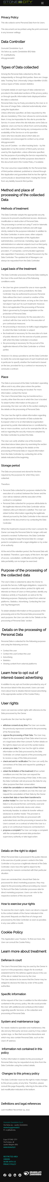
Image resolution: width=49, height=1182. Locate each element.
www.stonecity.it (9, 1147)
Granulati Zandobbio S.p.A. (13, 1122)
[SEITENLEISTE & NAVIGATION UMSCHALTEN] (43, 3)
